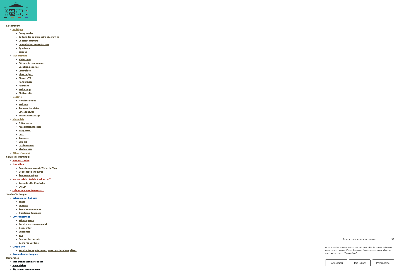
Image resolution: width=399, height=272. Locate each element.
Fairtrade (24, 85)
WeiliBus (23, 104)
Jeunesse (24, 138)
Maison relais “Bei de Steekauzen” (31, 179)
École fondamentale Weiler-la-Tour (38, 167)
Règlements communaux (26, 269)
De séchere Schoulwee (31, 171)
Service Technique (16, 194)
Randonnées (25, 81)
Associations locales (30, 126)
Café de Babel (26, 145)
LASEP (22, 186)
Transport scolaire (29, 108)
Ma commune (19, 55)
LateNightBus (26, 111)
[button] (392, 239)
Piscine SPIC (25, 149)
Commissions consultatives (34, 44)
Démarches (12, 257)
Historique (25, 59)
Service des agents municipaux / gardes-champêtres (48, 250)
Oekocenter (25, 227)
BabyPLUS (25, 130)
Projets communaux (30, 209)
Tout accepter (336, 263)
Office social (26, 123)
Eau (21, 235)
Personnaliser (383, 263)
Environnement (21, 216)
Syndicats (24, 48)
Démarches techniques (25, 254)
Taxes (22, 201)
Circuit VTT (25, 78)
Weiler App (25, 89)
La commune (13, 25)
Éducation (18, 164)
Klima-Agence (26, 220)
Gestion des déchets (29, 239)
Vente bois (24, 231)
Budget (23, 51)
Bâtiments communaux (32, 63)
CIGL (21, 134)
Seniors (23, 141)
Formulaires (19, 265)
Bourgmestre (26, 33)
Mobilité (17, 96)
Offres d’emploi (21, 152)
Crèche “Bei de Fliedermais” (28, 190)
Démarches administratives (27, 261)
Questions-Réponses (30, 212)
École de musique (28, 175)
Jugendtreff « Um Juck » (32, 182)
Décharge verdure (29, 242)
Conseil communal (29, 40)
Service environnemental (33, 224)
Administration (20, 160)
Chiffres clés (25, 93)
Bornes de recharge (29, 115)
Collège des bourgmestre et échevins (39, 36)
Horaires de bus (27, 100)
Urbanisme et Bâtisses (24, 197)
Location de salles (28, 66)
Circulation (18, 246)
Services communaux (18, 156)
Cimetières (25, 70)
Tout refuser (360, 263)
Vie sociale (18, 119)
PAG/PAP (23, 205)
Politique (17, 29)
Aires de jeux (26, 74)
